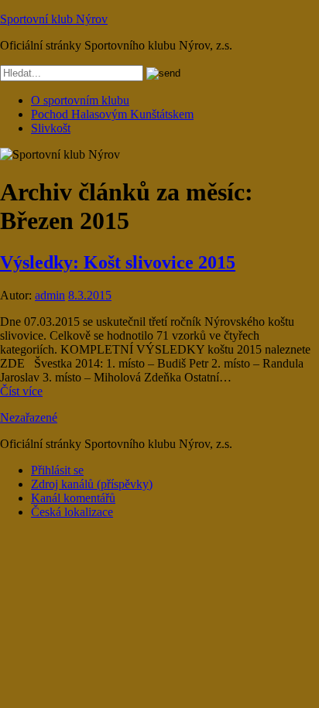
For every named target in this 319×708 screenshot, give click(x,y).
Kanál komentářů (73, 497)
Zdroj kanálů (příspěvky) (92, 484)
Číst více (21, 391)
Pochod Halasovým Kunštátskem (112, 114)
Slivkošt (50, 128)
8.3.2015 (89, 295)
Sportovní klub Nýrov (54, 19)
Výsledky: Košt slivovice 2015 (117, 262)
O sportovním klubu (80, 100)
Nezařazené (28, 417)
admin (50, 295)
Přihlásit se (57, 470)
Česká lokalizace (72, 511)
